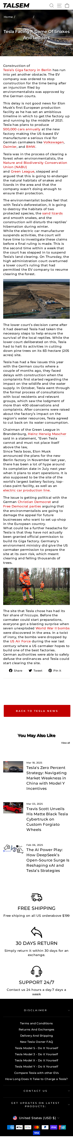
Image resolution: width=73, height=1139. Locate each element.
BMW (30, 147)
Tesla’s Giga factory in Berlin (27, 70)
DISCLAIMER (35, 1010)
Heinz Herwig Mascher (47, 434)
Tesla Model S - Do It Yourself (36, 1048)
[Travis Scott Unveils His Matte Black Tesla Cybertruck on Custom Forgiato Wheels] (13, 807)
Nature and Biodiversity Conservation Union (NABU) (35, 165)
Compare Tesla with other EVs (36, 1073)
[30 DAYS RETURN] (36, 933)
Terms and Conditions (36, 1023)
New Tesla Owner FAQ (36, 1042)
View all (65, 742)
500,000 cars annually (22, 129)
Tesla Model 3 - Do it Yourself (36, 1054)
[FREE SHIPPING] (36, 898)
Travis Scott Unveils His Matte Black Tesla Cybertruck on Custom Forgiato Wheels (47, 819)
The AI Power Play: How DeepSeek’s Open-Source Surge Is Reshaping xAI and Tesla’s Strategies (47, 860)
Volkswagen (53, 142)
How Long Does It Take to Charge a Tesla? (36, 1079)
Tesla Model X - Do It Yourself (36, 1060)
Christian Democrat (34, 502)
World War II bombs (53, 628)
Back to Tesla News (37, 710)
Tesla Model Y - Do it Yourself (36, 1066)
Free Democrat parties (22, 506)
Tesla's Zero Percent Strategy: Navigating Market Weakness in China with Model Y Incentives (46, 778)
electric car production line (26, 490)
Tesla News (24, 17)
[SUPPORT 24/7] (36, 972)
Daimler (10, 147)
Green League (22, 171)
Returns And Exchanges (36, 1029)
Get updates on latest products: (35, 1104)
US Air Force (20, 641)
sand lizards (52, 213)
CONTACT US (36, 1090)
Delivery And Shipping (36, 1035)
